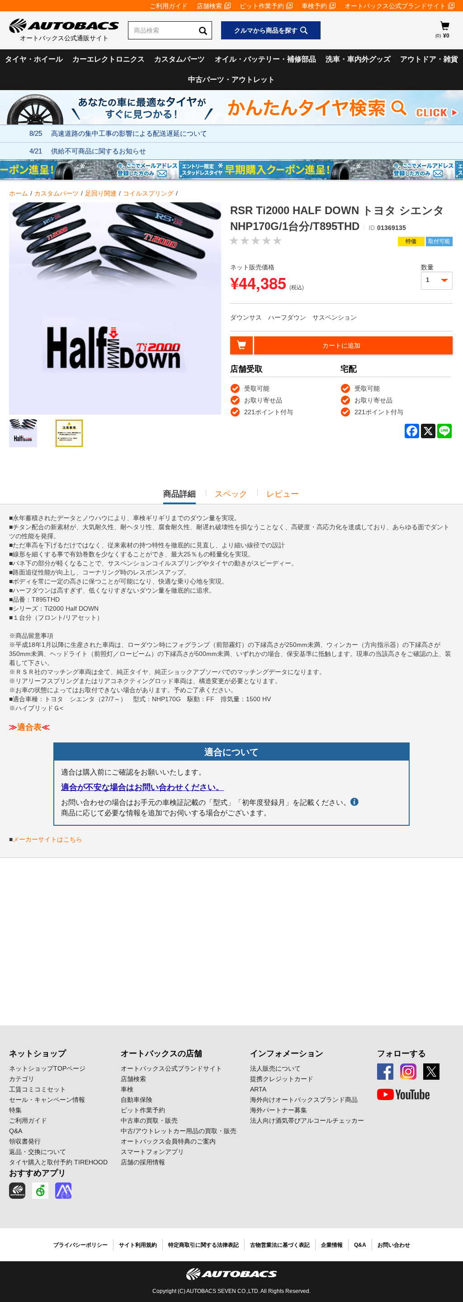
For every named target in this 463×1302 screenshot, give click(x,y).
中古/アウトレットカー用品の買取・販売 (178, 1130)
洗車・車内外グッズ (358, 59)
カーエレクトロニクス (108, 59)
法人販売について (275, 1068)
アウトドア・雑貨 (429, 59)
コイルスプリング (148, 193)
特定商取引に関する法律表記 (203, 1245)
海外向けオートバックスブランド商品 (304, 1099)
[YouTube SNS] (403, 1095)
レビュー (282, 493)
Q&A (15, 1130)
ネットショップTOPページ (47, 1068)
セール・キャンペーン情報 (47, 1099)
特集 (15, 1110)
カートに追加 (341, 345)
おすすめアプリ (37, 1173)
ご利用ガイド (169, 6)
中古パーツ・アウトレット (231, 79)
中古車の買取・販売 (149, 1120)
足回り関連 (101, 193)
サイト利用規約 (138, 1245)
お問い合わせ (394, 1245)
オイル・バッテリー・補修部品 (265, 59)
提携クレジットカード (281, 1078)
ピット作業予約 (262, 6)
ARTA (258, 1089)
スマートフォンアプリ (152, 1151)
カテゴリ (21, 1078)
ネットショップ (37, 1053)
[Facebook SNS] (385, 1071)
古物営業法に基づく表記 (280, 1245)
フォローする (401, 1053)
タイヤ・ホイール (34, 59)
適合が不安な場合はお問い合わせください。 (142, 787)
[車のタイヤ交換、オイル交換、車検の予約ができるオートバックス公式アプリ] (17, 1190)
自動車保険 (136, 1099)
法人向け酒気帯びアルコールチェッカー (307, 1120)
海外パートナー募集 (278, 1110)
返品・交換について (37, 1151)
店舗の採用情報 (143, 1162)
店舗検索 (209, 6)
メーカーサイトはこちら (47, 839)
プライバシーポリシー (80, 1245)
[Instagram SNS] (408, 1071)
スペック (231, 493)
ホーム (18, 193)
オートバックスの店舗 (161, 1053)
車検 (127, 1089)
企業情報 (332, 1245)
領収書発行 (25, 1141)
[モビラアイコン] (63, 1190)
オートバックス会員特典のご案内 (168, 1141)
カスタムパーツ (179, 59)
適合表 (29, 727)
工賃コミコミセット (37, 1089)
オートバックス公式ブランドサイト (395, 6)
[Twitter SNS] (431, 1071)
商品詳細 (179, 496)
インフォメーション (286, 1053)
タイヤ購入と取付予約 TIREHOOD (58, 1162)
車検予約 (314, 6)
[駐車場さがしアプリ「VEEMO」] (40, 1190)
